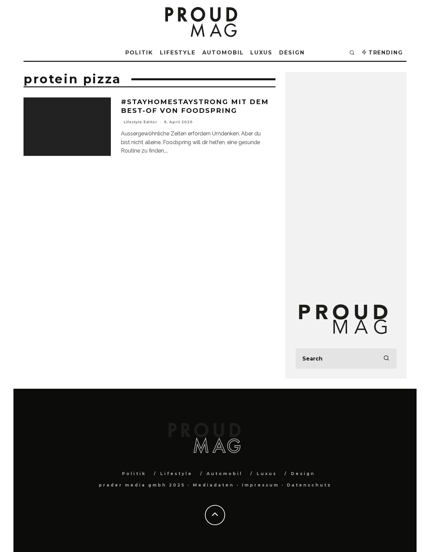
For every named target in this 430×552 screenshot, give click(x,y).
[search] (386, 358)
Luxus (261, 52)
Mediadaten (213, 484)
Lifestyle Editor (140, 122)
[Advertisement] (346, 183)
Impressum (260, 484)
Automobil (223, 52)
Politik (139, 52)
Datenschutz (309, 484)
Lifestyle (178, 52)
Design (292, 52)
